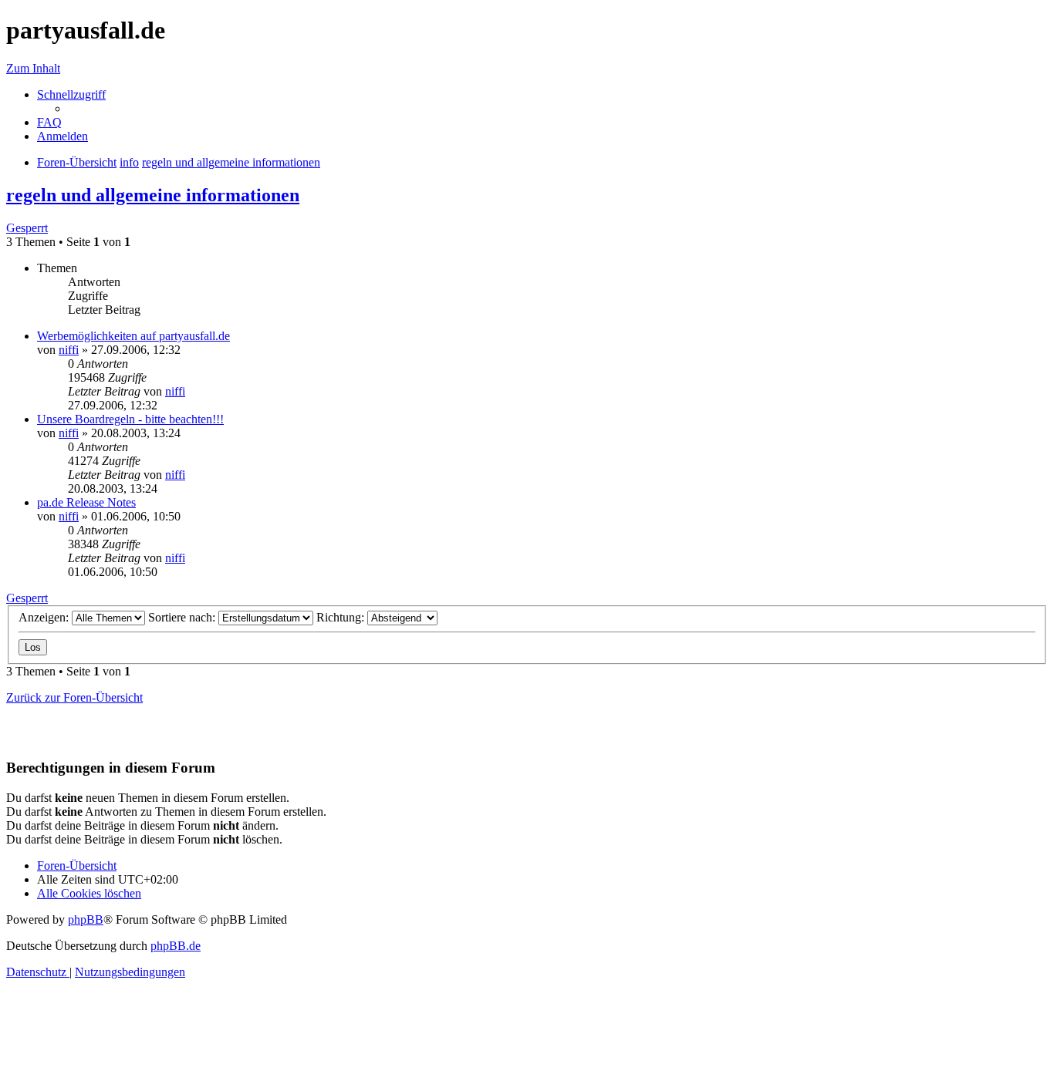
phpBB (85, 919)
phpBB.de (175, 945)
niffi (69, 349)
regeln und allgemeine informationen (152, 195)
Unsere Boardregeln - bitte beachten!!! (130, 419)
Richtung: (341, 617)
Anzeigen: (45, 617)
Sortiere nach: (183, 617)
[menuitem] (49, 122)
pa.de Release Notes (86, 502)
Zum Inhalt (33, 68)
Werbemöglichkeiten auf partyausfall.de (133, 335)
